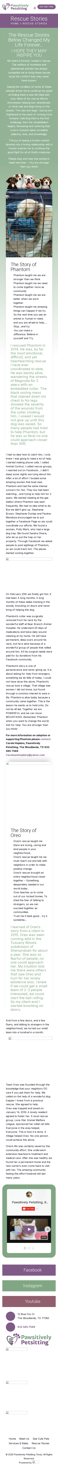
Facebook (33, 1270)
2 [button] (28, 1248)
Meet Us (24, 1439)
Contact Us (29, 1448)
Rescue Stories (40, 1443)
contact (45, 739)
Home (12, 1439)
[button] (10, 1229)
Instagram (32, 1285)
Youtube (32, 1301)
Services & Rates (18, 1443)
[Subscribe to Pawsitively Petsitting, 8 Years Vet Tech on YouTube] (30, 1209)
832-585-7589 (46, 7)
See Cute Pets (41, 1439)
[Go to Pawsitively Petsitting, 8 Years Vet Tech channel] (29, 1195)
